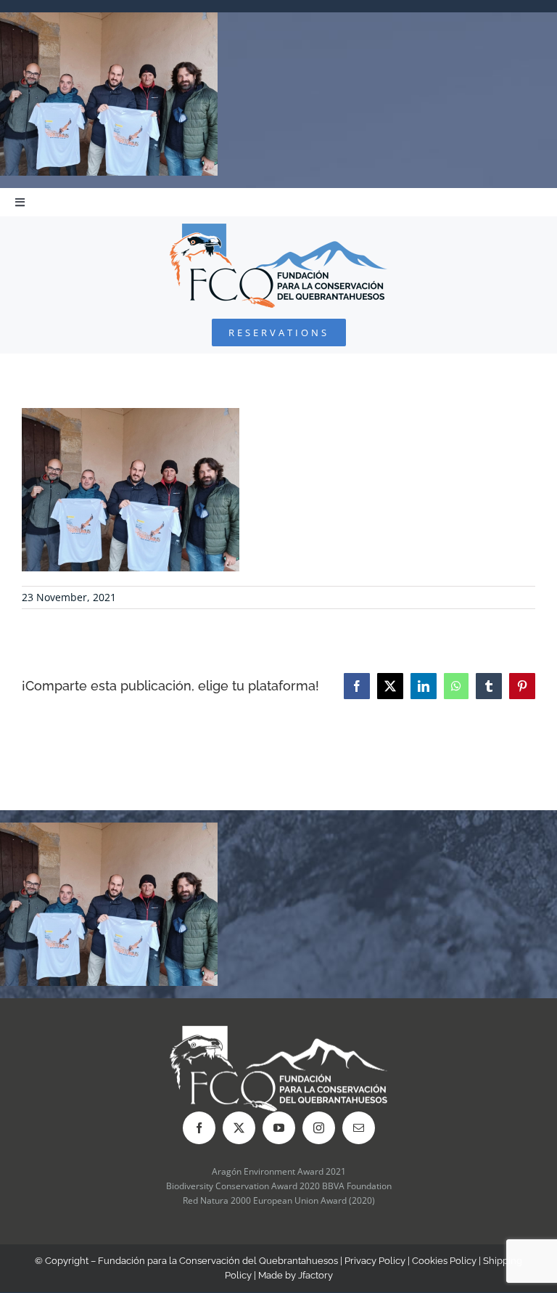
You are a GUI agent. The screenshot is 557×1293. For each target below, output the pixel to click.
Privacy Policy (374, 1260)
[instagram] (318, 1128)
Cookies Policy (444, 1260)
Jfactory (315, 1275)
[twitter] (239, 1128)
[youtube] (279, 1128)
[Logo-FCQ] (278, 229)
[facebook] (199, 1128)
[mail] (358, 1128)
